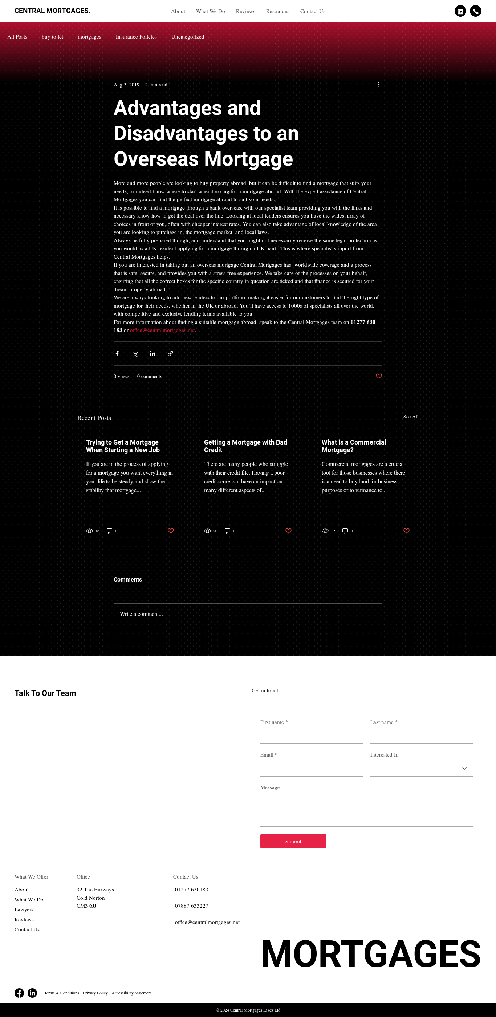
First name (274, 721)
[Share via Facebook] (117, 353)
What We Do (29, 899)
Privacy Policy (95, 993)
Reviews (24, 919)
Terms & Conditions (61, 993)
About (22, 889)
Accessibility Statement (131, 993)
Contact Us (27, 929)
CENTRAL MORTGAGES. (53, 11)
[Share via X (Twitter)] (134, 353)
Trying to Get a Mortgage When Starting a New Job (123, 446)
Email (269, 754)
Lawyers (24, 909)
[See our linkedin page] (460, 11)
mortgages (89, 36)
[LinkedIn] (32, 993)
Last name (384, 721)
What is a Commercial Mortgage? (354, 446)
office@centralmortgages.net (207, 921)
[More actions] (378, 84)
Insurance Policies (136, 36)
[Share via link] (170, 353)
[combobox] (421, 769)
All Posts (17, 36)
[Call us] (475, 11)
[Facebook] (19, 993)
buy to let (52, 36)
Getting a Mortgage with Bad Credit (245, 446)
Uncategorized (187, 36)
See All (411, 416)
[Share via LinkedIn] (152, 353)
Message (270, 787)
